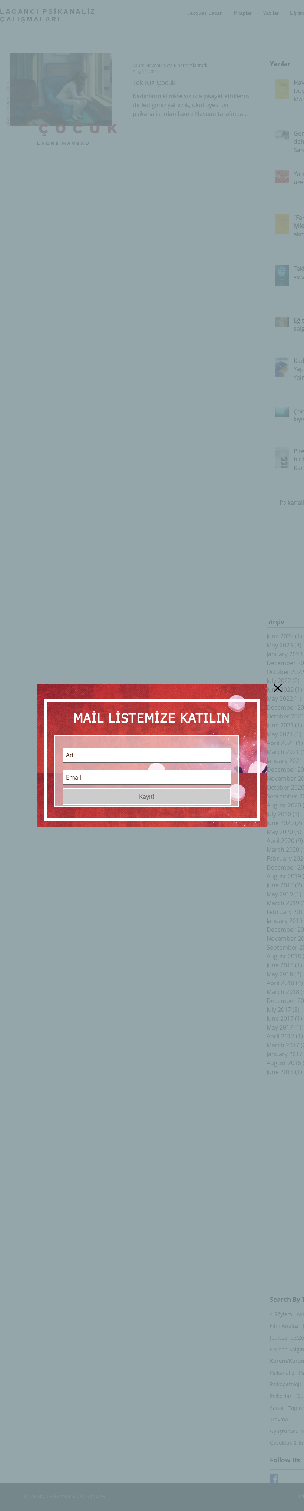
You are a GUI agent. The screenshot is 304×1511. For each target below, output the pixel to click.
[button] (278, 688)
